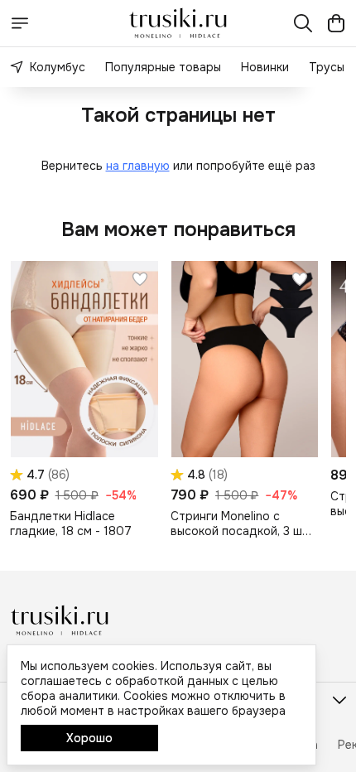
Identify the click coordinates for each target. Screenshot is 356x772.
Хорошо (89, 738)
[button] (84, 359)
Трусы (326, 67)
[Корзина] (336, 23)
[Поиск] (303, 23)
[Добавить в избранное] (140, 279)
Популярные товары (163, 67)
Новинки (265, 67)
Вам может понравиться (178, 229)
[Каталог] (20, 23)
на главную (138, 165)
